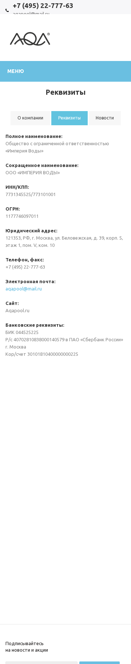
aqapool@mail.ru (23, 288)
